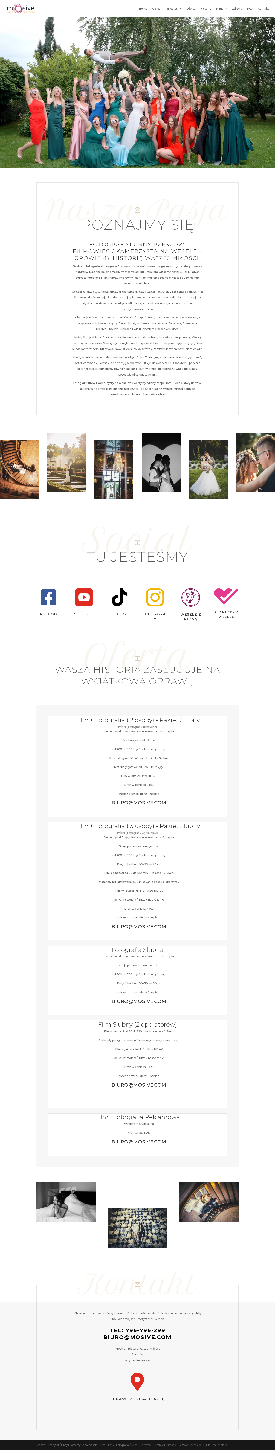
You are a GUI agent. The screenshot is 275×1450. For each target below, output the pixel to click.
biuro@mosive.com (137, 1337)
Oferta (191, 8)
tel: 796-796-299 (137, 1330)
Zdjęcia (237, 8)
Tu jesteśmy (173, 8)
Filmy (219, 8)
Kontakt (263, 8)
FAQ (250, 8)
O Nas (156, 8)
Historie (205, 8)
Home (143, 8)
